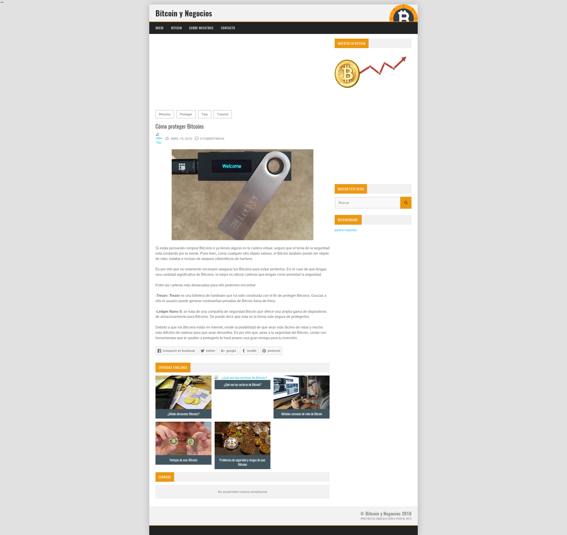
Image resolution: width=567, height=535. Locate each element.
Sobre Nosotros (201, 28)
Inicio (159, 28)
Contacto (228, 28)
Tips (205, 114)
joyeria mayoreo (346, 230)
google (231, 350)
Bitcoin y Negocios (183, 13)
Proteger (186, 114)
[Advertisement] (242, 73)
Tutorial (222, 114)
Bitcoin (176, 28)
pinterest (274, 350)
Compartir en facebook (179, 350)
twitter (210, 350)
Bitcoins (165, 114)
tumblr (251, 350)
